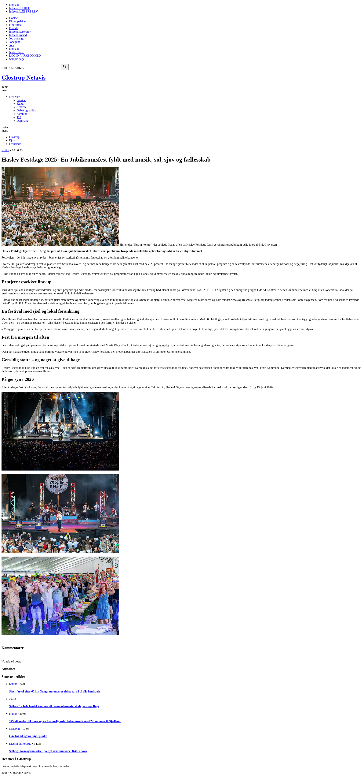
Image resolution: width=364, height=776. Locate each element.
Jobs (11, 45)
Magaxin (14, 728)
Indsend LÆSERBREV (23, 11)
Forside (13, 28)
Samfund (22, 113)
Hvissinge (15, 143)
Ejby (12, 140)
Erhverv (21, 107)
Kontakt (14, 4)
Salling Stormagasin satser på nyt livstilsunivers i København (48, 751)
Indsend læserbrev (20, 31)
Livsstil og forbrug (20, 743)
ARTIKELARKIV (13, 67)
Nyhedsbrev (16, 52)
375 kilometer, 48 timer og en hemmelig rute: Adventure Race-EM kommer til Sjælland (65, 721)
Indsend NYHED (19, 8)
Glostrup (14, 137)
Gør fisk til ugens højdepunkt (28, 736)
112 (19, 117)
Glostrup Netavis (24, 77)
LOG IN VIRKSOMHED (25, 55)
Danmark (22, 120)
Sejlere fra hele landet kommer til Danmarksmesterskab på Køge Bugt (54, 706)
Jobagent (14, 41)
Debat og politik (26, 110)
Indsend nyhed (18, 35)
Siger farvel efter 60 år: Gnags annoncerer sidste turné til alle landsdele (54, 691)
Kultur (20, 103)
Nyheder (14, 96)
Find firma (15, 24)
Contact (13, 18)
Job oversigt (16, 38)
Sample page (16, 59)
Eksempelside (17, 21)
